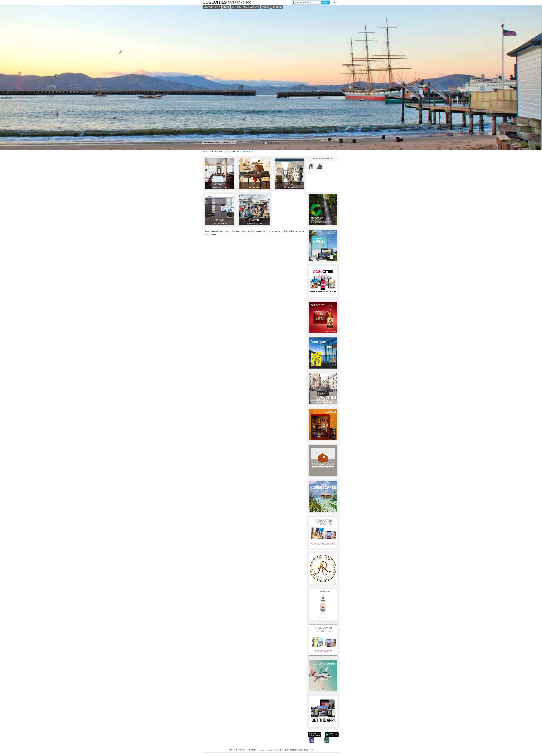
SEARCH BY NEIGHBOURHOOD (245, 7)
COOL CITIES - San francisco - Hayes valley (215, 2)
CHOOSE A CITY (212, 7)
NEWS (226, 7)
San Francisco (216, 152)
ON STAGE (277, 7)
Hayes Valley (247, 152)
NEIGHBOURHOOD (232, 152)
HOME (205, 152)
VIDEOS (265, 7)
